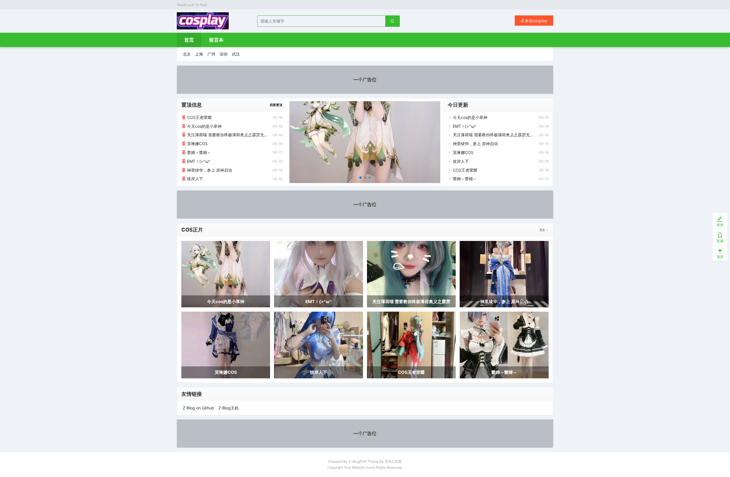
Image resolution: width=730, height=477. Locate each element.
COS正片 (192, 230)
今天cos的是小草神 (204, 126)
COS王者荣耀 (199, 117)
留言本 (216, 40)
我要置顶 (276, 105)
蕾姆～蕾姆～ (198, 152)
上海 (199, 54)
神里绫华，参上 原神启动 (209, 170)
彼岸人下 (194, 178)
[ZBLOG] (203, 20)
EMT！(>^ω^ (198, 161)
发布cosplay (536, 20)
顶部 (720, 257)
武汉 (236, 54)
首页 (189, 40)
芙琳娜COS (197, 143)
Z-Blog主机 (228, 407)
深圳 (224, 54)
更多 (543, 230)
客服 (720, 241)
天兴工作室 (393, 461)
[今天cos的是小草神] (364, 142)
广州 (211, 54)
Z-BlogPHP (357, 461)
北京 (187, 54)
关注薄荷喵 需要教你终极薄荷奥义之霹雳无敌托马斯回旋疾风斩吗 (227, 134)
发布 (720, 225)
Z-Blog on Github (198, 407)
